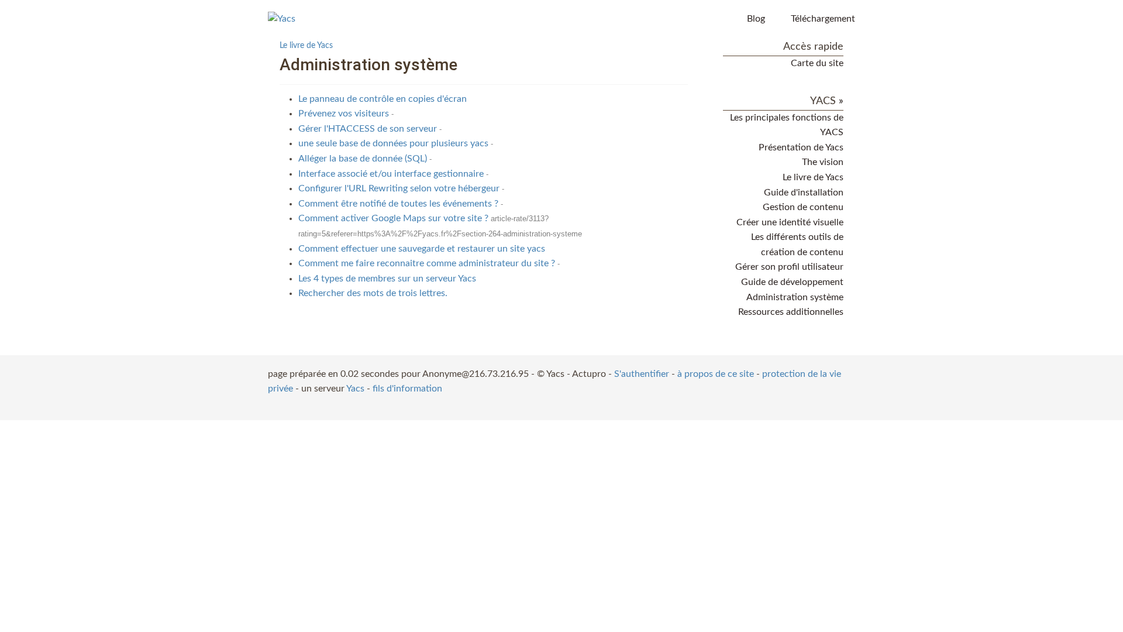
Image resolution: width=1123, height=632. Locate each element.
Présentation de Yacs (801, 147)
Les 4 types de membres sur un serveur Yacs (387, 278)
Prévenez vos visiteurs (343, 113)
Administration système (794, 297)
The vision (822, 162)
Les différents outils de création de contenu (797, 244)
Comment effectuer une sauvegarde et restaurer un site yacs (421, 248)
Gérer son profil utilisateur (789, 267)
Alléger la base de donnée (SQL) (362, 158)
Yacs (355, 388)
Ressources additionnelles (790, 312)
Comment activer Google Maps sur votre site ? (393, 218)
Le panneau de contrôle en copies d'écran (382, 99)
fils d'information (407, 388)
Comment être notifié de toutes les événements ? (398, 203)
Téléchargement (823, 18)
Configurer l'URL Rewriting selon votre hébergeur (399, 188)
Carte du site (817, 63)
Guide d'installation (803, 192)
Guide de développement (792, 282)
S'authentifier (641, 374)
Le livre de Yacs (306, 45)
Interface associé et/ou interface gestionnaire (391, 173)
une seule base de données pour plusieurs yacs (393, 143)
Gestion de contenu (803, 207)
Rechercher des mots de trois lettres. (372, 293)
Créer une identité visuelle (789, 222)
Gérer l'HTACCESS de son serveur (367, 128)
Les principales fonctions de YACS (786, 125)
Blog (756, 18)
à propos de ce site (715, 374)
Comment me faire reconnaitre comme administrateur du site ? (426, 263)
